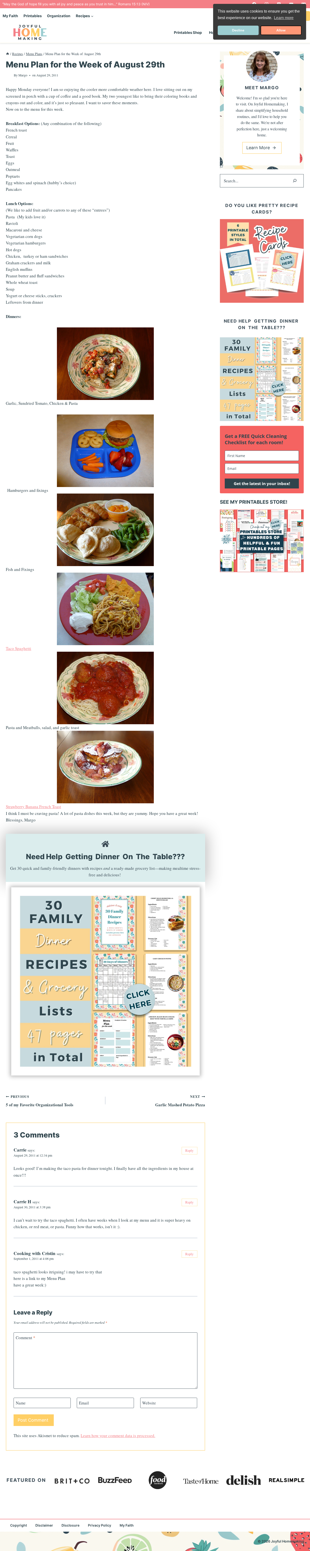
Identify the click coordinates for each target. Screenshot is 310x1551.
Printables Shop (188, 32)
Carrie (20, 1149)
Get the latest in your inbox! (262, 483)
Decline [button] (238, 30)
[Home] (7, 54)
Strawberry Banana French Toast (33, 806)
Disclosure (70, 1525)
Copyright (18, 1525)
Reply (189, 1150)
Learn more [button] (284, 18)
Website (149, 1403)
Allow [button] (281, 30)
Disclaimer (44, 1525)
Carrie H (22, 1201)
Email (84, 1403)
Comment (25, 1337)
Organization (58, 16)
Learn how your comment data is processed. (118, 1435)
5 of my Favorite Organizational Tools (39, 1101)
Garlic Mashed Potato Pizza (180, 1101)
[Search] (294, 181)
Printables (32, 16)
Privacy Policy (99, 1525)
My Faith (10, 16)
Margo (22, 75)
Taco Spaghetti (18, 648)
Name (21, 1403)
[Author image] (9, 75)
